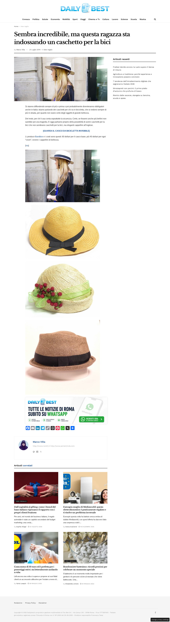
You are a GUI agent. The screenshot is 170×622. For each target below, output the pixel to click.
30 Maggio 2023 (87, 584)
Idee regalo (25, 26)
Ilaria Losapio (21, 583)
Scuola (134, 19)
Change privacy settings (160, 620)
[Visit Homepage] (85, 8)
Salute (45, 19)
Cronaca (26, 19)
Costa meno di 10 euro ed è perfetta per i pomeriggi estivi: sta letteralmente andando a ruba (36, 569)
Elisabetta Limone (72, 584)
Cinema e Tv (94, 19)
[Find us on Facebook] (155, 612)
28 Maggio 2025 (35, 583)
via (27, 146)
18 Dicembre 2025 (87, 527)
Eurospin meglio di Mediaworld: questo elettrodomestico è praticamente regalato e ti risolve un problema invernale (84, 510)
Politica (35, 19)
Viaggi (83, 19)
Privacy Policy (30, 603)
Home (16, 26)
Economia (55, 19)
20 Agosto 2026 (35, 527)
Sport (75, 19)
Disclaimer (43, 603)
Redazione (18, 603)
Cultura (105, 19)
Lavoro (115, 19)
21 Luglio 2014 (34, 50)
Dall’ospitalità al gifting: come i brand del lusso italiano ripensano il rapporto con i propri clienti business (35, 510)
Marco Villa (20, 50)
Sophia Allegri (21, 527)
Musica (143, 19)
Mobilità (66, 19)
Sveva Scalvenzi (71, 527)
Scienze (124, 19)
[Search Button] (155, 19)
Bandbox (39, 137)
